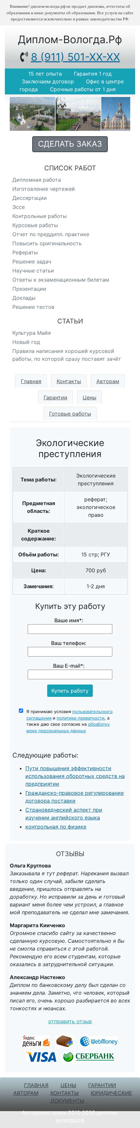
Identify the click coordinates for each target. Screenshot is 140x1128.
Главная (31, 381)
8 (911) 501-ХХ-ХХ (75, 57)
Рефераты (25, 252)
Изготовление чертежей (43, 189)
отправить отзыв (70, 1021)
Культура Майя (31, 333)
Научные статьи (33, 270)
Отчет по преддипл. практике (50, 234)
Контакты (69, 381)
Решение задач (31, 261)
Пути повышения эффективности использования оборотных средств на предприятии (75, 776)
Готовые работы (70, 413)
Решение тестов (33, 307)
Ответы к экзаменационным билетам (60, 279)
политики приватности (81, 718)
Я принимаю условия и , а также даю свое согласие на (69, 721)
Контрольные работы (39, 216)
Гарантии (55, 397)
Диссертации (29, 198)
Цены (89, 397)
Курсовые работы (35, 225)
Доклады (23, 298)
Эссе (18, 207)
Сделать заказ (70, 144)
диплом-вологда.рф (70, 39)
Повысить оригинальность (47, 243)
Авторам (107, 381)
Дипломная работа (36, 179)
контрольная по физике (55, 826)
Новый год (26, 342)
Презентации (29, 288)
